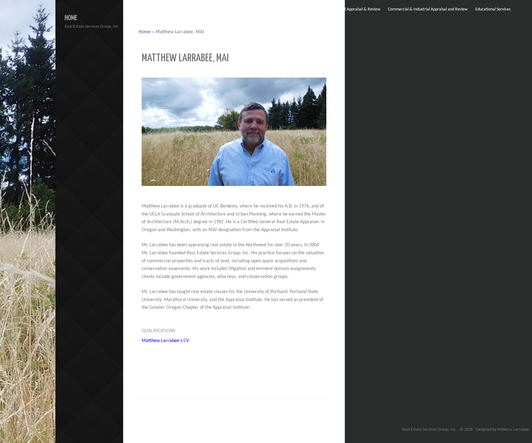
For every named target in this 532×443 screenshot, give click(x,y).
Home (145, 32)
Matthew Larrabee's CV (165, 340)
